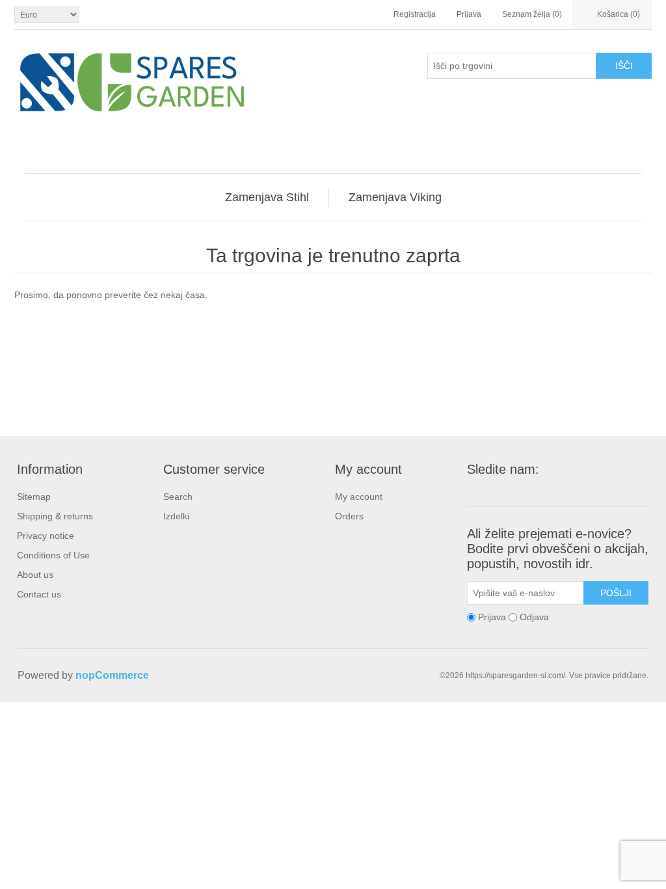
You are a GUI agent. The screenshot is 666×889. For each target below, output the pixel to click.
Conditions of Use (53, 555)
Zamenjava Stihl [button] (267, 197)
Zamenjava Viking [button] (395, 197)
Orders (349, 516)
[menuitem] (267, 197)
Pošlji (616, 593)
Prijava (469, 14)
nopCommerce (112, 675)
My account (358, 496)
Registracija (414, 14)
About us (35, 574)
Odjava (534, 617)
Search (178, 496)
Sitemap (34, 496)
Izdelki (176, 516)
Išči (624, 66)
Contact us (39, 594)
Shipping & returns (55, 516)
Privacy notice (45, 535)
